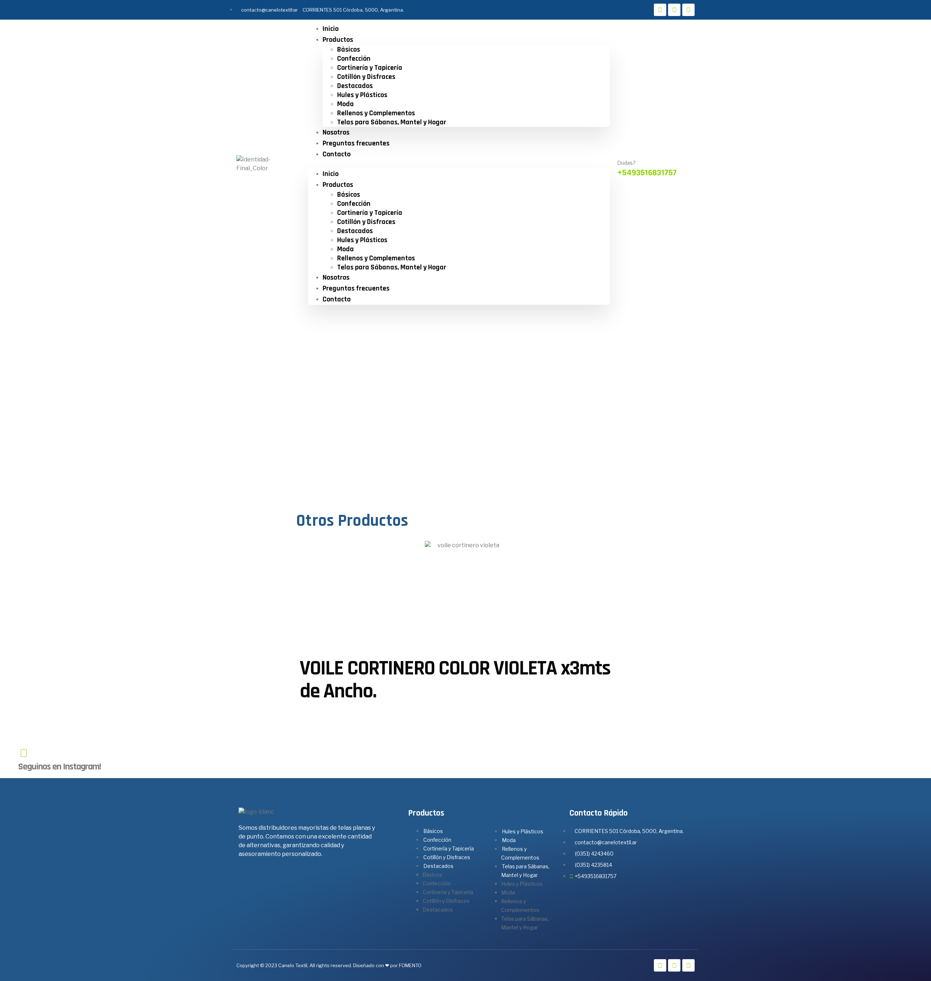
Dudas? (626, 163)
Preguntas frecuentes (356, 143)
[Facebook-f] (660, 10)
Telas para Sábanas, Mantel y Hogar (391, 122)
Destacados (355, 86)
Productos (338, 39)
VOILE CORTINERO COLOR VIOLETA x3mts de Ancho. (455, 680)
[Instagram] (674, 10)
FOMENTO (410, 965)
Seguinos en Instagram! (59, 767)
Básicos (348, 49)
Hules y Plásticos (362, 95)
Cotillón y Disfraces (366, 76)
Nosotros (336, 132)
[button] (459, 164)
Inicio (331, 28)
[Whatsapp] (688, 10)
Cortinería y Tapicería (369, 67)
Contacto (337, 154)
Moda (345, 104)
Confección (354, 58)
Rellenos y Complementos (376, 113)
